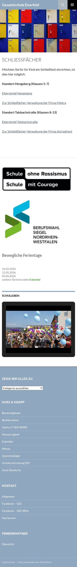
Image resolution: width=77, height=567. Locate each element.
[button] (29, 342)
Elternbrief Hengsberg (17, 93)
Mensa (6, 448)
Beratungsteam (11, 413)
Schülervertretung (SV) (16, 463)
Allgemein (8, 496)
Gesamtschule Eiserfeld (20, 5)
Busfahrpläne (10, 420)
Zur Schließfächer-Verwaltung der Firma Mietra (34, 103)
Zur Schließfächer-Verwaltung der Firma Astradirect (37, 131)
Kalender (35, 279)
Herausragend (10, 434)
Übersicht (8, 544)
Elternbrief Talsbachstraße (20, 122)
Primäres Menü (72, 5)
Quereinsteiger (11, 455)
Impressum (9, 518)
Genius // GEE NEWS (14, 427)
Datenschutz (8, 562)
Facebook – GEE (12, 503)
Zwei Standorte (11, 470)
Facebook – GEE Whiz (15, 510)
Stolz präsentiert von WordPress (35, 562)
